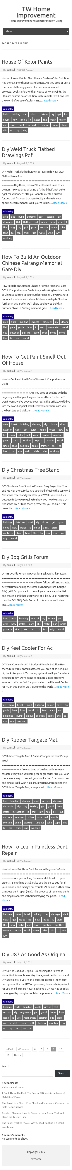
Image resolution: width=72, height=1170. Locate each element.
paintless (59, 925)
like (45, 119)
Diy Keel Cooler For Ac (27, 648)
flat (18, 222)
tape (5, 233)
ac (4, 705)
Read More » (51, 100)
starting (28, 822)
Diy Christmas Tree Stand (31, 470)
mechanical (30, 1017)
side (17, 629)
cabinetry (8, 109)
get (59, 114)
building (16, 114)
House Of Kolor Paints (27, 62)
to (11, 130)
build (5, 114)
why (25, 130)
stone (62, 332)
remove (50, 440)
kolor (37, 119)
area (5, 216)
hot (66, 114)
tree (5, 451)
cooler (50, 705)
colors (33, 114)
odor (20, 435)
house (6, 119)
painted (46, 435)
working (7, 238)
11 (7, 1055)
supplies (53, 1023)
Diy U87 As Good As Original (34, 954)
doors (64, 322)
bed (13, 216)
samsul (11, 69)
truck (26, 233)
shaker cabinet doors (13, 1087)
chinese (35, 322)
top (18, 130)
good (61, 522)
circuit (47, 1007)
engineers (25, 1012)
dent (65, 914)
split (32, 1023)
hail (30, 919)
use (34, 233)
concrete (47, 322)
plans (34, 227)
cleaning (36, 424)
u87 (18, 1028)
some (55, 125)
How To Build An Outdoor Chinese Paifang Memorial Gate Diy (32, 263)
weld (50, 233)
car (25, 114)
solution (44, 125)
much (37, 527)
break (14, 424)
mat (34, 811)
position (26, 440)
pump (19, 715)
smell (6, 445)
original (43, 1017)
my (19, 227)
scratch (44, 227)
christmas (20, 522)
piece (54, 527)
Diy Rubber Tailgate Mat (30, 740)
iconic (23, 119)
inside (23, 527)
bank (11, 705)
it (30, 119)
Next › (17, 1055)
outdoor (14, 332)
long (12, 227)
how (15, 119)
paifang (26, 332)
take (62, 227)
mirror (62, 119)
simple (29, 715)
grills (5, 624)
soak (14, 445)
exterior (7, 429)
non (55, 624)
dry (52, 114)
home (43, 429)
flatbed (27, 222)
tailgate (40, 822)
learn (42, 327)
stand (64, 125)
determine (8, 806)
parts (16, 440)
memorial (53, 327)
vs (31, 1028)
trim (13, 451)
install (22, 624)
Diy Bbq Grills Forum (25, 557)
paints (22, 125)
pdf (26, 227)
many (53, 119)
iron (60, 222)
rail (4, 1023)
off (54, 811)
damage (57, 801)
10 (60, 1049)
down (63, 424)
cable (38, 1007)
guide (44, 222)
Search (5, 1066)
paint (13, 125)
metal (65, 327)
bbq (5, 618)
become (7, 914)
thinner (45, 445)
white (37, 451)
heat (14, 710)
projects (32, 125)
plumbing (8, 715)
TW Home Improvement (36, 12)
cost (41, 216)
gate (12, 327)
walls (42, 233)
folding (34, 806)
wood (26, 338)
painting (57, 435)
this (5, 130)
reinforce (8, 533)
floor (17, 429)
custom (44, 114)
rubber (30, 817)
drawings (8, 222)
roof (44, 332)
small (60, 440)
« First (9, 1049)
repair (18, 930)
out (5, 125)
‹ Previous (23, 1049)
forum (51, 618)
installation (18, 811)
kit (4, 435)
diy (59, 216)
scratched (42, 817)
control (35, 618)
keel (44, 710)
